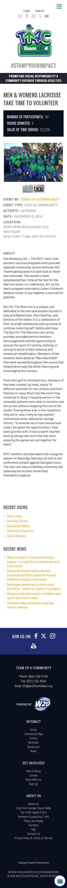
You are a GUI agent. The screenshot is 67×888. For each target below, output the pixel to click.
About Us (33, 804)
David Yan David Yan (20, 531)
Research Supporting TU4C (33, 816)
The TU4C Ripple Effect (33, 812)
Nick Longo (14, 516)
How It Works (33, 771)
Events (34, 738)
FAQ (33, 829)
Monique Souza (17, 521)
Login (26, 11)
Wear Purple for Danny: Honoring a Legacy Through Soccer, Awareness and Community (33, 561)
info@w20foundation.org (37, 686)
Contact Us (33, 834)
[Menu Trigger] (59, 6)
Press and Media (33, 821)
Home (33, 729)
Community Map (33, 734)
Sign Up (39, 11)
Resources (33, 747)
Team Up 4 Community (40, 199)
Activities (33, 742)
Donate (33, 775)
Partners (34, 825)
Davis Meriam (16, 536)
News (33, 751)
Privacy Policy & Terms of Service (33, 838)
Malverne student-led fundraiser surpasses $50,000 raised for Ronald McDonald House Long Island (31, 575)
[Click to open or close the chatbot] (59, 881)
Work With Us (33, 779)
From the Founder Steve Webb (33, 808)
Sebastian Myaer (18, 526)
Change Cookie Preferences (33, 862)
